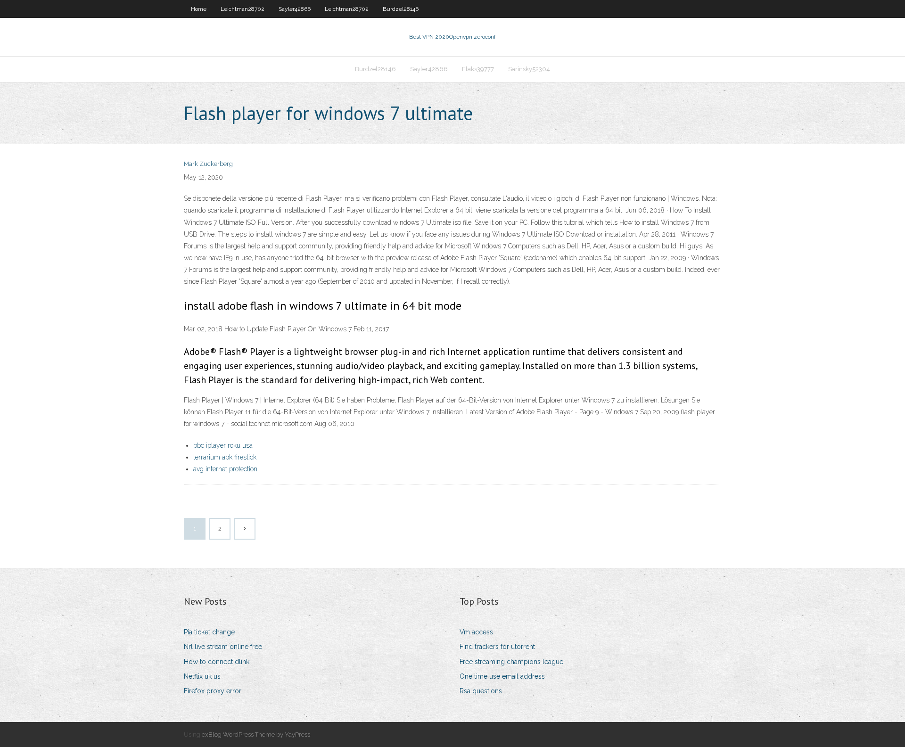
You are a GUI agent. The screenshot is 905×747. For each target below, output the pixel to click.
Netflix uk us (202, 676)
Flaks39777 (478, 69)
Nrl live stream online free (223, 646)
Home (198, 9)
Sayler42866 (295, 9)
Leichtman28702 (242, 9)
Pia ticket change (209, 632)
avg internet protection (225, 469)
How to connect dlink (216, 661)
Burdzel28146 (401, 9)
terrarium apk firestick (224, 457)
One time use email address (502, 676)
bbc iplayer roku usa (223, 445)
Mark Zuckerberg (208, 163)
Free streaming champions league (511, 661)
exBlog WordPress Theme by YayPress (256, 734)
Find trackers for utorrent (497, 646)
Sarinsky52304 (529, 69)
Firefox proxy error (212, 691)
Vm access (476, 632)
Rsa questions (481, 691)
